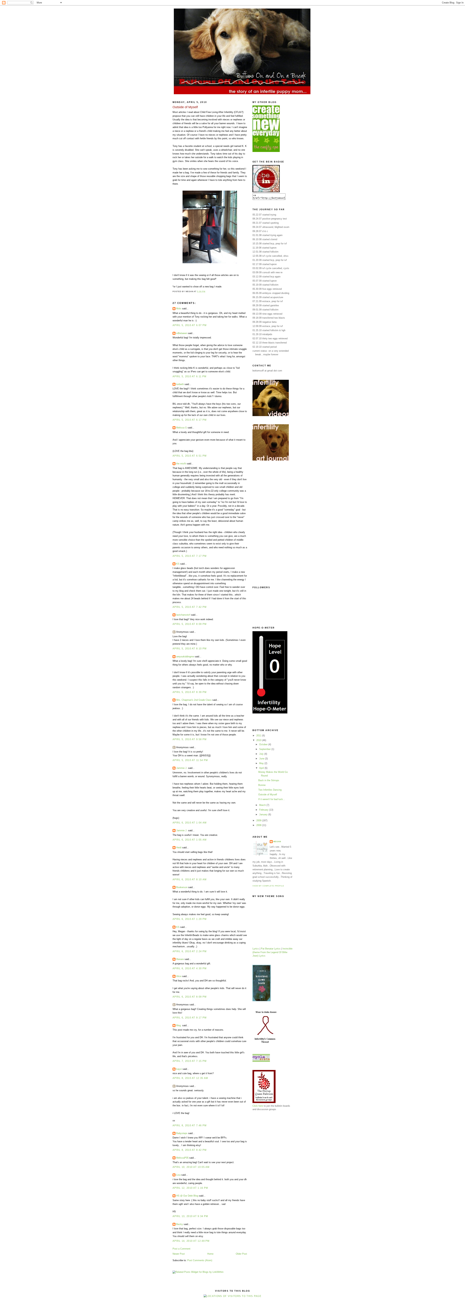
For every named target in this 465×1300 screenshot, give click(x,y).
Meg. (178, 1025)
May (261, 763)
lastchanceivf (183, 614)
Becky (179, 1224)
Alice (178, 976)
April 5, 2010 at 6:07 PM (190, 325)
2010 (259, 740)
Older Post (241, 1253)
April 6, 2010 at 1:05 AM (190, 839)
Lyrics (255, 948)
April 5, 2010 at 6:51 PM (190, 455)
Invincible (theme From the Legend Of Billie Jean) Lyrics (272, 952)
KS (177, 563)
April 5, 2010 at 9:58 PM (190, 739)
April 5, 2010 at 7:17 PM (190, 556)
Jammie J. (181, 768)
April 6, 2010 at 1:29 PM (190, 919)
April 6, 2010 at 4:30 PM (190, 968)
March (262, 805)
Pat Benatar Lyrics (270, 948)
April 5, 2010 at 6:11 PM (189, 376)
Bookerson (181, 887)
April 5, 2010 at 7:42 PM (190, 607)
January (263, 814)
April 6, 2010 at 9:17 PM (190, 1017)
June (262, 758)
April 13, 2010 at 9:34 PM (190, 1216)
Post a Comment (181, 1248)
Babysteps (181, 1133)
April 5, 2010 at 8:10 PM (190, 648)
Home (210, 1253)
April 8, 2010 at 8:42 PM (190, 1150)
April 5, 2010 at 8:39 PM (190, 692)
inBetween (181, 333)
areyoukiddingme (185, 656)
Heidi (178, 847)
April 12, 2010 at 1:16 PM (190, 1188)
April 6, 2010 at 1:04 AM (190, 822)
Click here (257, 1105)
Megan (277, 842)
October (263, 744)
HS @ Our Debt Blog (187, 1195)
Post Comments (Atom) (199, 1260)
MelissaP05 (182, 1157)
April (262, 768)
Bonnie (262, 785)
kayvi (179, 1069)
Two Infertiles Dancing (270, 789)
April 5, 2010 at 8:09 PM (190, 624)
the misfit (181, 463)
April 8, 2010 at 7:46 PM (190, 1125)
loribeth (180, 384)
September (265, 749)
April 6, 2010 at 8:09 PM (190, 996)
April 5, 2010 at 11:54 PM (190, 760)
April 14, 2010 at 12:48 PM (191, 1241)
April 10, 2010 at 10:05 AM (191, 1167)
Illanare (180, 959)
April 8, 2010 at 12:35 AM (190, 1078)
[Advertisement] (267, 523)
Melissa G (181, 427)
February (264, 809)
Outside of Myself (267, 794)
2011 (259, 735)
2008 (259, 825)
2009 (259, 820)
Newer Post (179, 1253)
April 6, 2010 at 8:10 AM (190, 879)
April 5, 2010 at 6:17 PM (190, 419)
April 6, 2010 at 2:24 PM (190, 951)
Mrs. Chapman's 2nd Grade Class (194, 700)
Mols (178, 308)
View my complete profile (268, 886)
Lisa (178, 1174)
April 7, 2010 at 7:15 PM (190, 1061)
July (261, 753)
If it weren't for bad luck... (271, 799)
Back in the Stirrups (268, 780)
